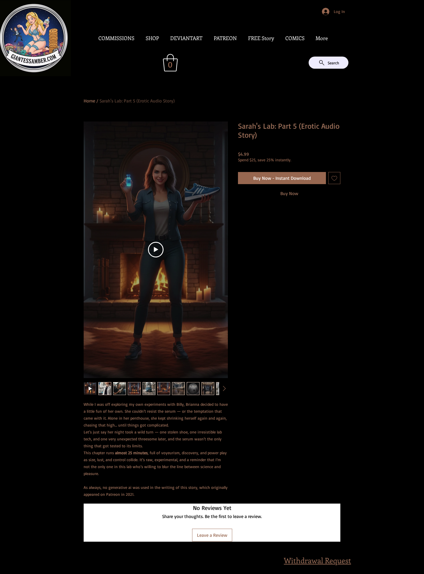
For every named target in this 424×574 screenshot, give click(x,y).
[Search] (347, 39)
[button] (170, 63)
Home (89, 101)
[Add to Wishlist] (334, 178)
